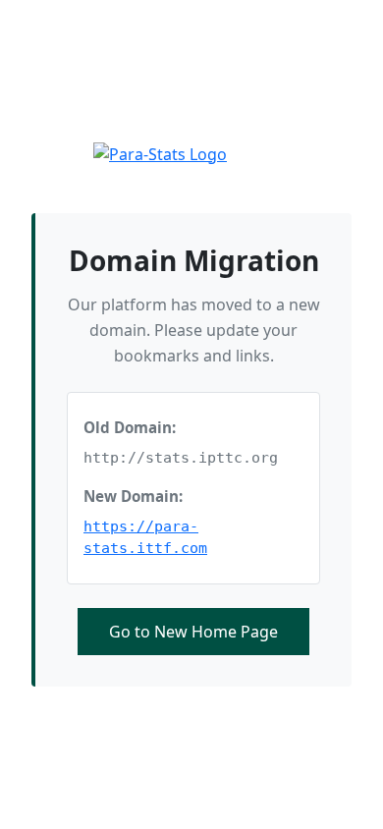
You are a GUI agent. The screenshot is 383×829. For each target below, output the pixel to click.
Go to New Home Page (193, 631)
